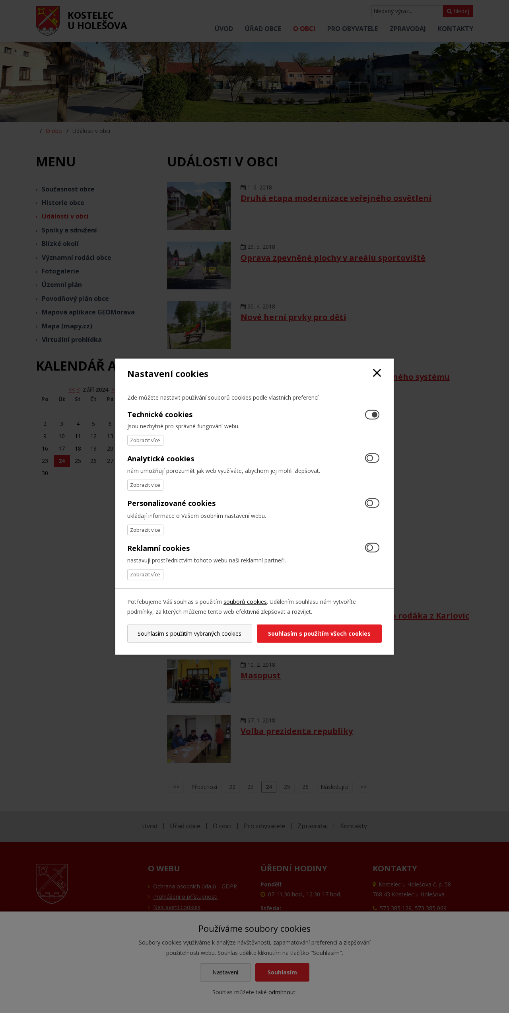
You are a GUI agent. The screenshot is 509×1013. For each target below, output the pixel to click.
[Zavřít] (377, 373)
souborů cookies (245, 601)
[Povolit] (372, 459)
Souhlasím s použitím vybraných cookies (189, 633)
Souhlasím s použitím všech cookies (319, 633)
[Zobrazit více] (145, 440)
